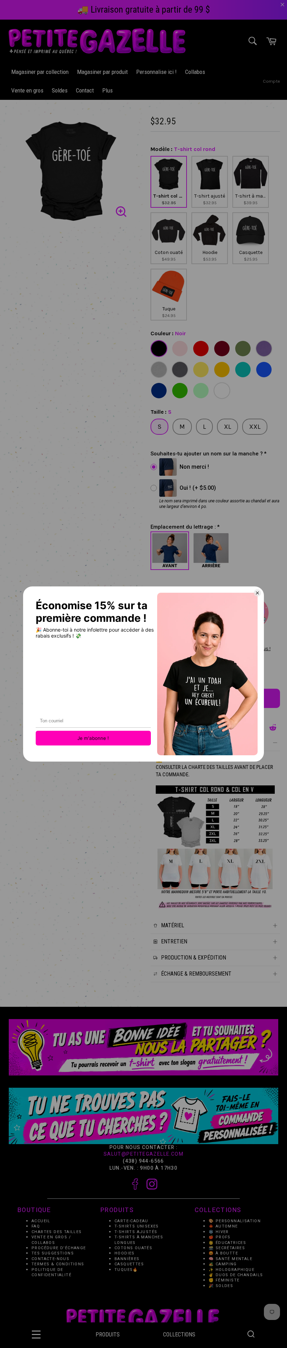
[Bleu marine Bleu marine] (158, 390)
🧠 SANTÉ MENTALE (230, 1259)
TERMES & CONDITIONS (57, 1264)
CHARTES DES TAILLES (56, 1232)
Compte (271, 81)
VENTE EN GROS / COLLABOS (51, 1240)
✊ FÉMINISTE (224, 1281)
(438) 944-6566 (143, 1161)
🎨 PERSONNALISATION (235, 1221)
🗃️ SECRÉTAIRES (227, 1248)
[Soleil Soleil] (200, 369)
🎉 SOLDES (221, 1286)
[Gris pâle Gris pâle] (158, 369)
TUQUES (123, 1270)
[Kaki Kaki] (242, 348)
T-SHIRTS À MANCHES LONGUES (138, 1240)
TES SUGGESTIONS (52, 1254)
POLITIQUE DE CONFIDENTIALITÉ (51, 1272)
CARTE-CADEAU (131, 1221)
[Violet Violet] (263, 348)
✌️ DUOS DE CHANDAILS (237, 1275)
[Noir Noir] (158, 348)
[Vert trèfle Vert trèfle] (180, 390)
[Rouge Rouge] (200, 348)
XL (227, 427)
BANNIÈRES (127, 1259)
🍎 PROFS (220, 1237)
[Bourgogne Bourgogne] (222, 348)
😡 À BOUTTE (223, 1254)
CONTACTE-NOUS (50, 1259)
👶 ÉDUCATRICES (227, 1243)
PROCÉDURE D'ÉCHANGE (58, 1248)
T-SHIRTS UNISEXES (136, 1227)
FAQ (35, 1227)
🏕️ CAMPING (223, 1264)
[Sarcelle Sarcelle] (242, 369)
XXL (254, 427)
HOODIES (124, 1254)
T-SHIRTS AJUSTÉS (135, 1232)
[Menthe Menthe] (200, 390)
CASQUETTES (129, 1264)
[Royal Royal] (263, 369)
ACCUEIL (40, 1221)
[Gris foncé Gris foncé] (180, 369)
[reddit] (273, 727)
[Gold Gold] (222, 369)
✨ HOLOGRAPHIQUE (231, 1270)
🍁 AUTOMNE (223, 1227)
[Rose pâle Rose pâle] (180, 348)
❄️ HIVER (219, 1232)
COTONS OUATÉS (133, 1248)
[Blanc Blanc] (222, 390)
